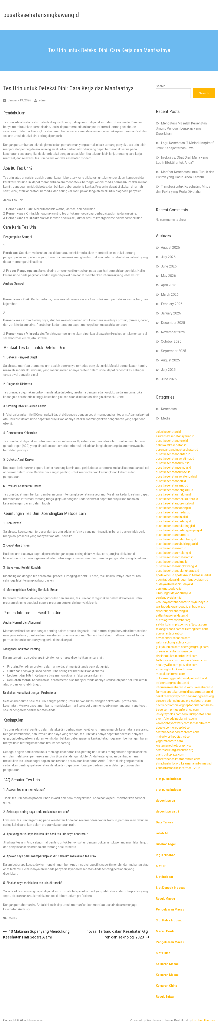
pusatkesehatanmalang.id (173, 552)
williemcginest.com (195, 629)
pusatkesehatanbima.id (172, 561)
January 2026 (171, 313)
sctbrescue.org (166, 750)
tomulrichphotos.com (196, 714)
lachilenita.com (200, 723)
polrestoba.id (198, 678)
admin (43, 100)
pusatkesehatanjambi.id (172, 485)
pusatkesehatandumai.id (172, 534)
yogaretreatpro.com (169, 741)
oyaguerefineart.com (193, 660)
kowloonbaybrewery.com (172, 723)
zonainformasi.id (167, 768)
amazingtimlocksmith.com (174, 669)
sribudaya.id (197, 606)
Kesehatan (169, 409)
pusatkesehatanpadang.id (173, 521)
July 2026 (168, 257)
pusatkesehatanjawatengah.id (176, 476)
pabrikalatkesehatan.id (171, 445)
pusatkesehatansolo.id (171, 548)
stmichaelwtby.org (168, 763)
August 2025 (170, 360)
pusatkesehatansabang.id (173, 508)
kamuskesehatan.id (200, 687)
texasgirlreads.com (169, 629)
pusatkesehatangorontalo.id (175, 503)
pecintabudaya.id (167, 579)
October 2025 (171, 341)
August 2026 (170, 248)
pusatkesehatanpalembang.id (176, 539)
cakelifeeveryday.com (170, 696)
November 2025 (173, 332)
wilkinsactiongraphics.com (173, 642)
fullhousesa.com (167, 660)
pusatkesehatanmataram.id (175, 557)
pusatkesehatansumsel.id (173, 472)
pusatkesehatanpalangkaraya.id (177, 570)
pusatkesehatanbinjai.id (172, 517)
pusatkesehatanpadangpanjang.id (179, 530)
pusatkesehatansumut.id (172, 463)
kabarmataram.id (201, 691)
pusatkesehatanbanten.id (173, 454)
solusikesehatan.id (168, 431)
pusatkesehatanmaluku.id (173, 494)
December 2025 (173, 323)
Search (160, 86)
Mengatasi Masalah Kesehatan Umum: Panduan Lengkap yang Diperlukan (181, 128)
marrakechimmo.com (170, 673)
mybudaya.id (199, 602)
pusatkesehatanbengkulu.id (174, 490)
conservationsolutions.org (173, 700)
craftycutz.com (196, 624)
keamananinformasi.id (196, 763)
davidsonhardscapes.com (173, 638)
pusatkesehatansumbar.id (173, 467)
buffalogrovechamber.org (173, 620)
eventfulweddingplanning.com (176, 718)
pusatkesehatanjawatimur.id (175, 458)
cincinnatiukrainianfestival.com (177, 656)
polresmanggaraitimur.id (172, 678)
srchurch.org (184, 750)
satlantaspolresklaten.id (172, 615)
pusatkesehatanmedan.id (173, 512)
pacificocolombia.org (170, 705)
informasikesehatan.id (171, 687)
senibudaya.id (183, 584)
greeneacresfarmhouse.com (175, 651)
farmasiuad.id (201, 575)
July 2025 (168, 370)
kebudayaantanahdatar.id (173, 602)
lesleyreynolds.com (169, 714)
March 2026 (170, 294)
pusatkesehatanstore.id (172, 440)
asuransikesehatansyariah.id (175, 436)
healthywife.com (167, 665)
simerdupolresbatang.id (172, 611)
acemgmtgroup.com (195, 647)
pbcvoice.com (188, 665)
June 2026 (169, 266)
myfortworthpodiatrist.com (174, 736)
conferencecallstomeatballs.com (178, 759)
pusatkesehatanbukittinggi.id (175, 526)
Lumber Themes (203, 1020)
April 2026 (168, 285)
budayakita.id (165, 584)
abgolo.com (164, 727)
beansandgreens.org (200, 696)
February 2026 (171, 304)
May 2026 (168, 276)
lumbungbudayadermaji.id (173, 593)
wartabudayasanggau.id (172, 606)
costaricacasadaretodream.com (177, 732)
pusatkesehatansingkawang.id (176, 566)
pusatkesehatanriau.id (171, 481)
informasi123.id (189, 768)
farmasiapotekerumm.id (172, 691)
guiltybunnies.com (168, 647)
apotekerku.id (165, 575)
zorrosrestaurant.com (170, 633)
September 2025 (173, 351)
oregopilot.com (182, 727)
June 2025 (169, 379)
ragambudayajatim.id (193, 579)
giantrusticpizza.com (170, 754)
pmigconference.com (184, 709)
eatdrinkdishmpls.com (171, 624)
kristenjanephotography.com (175, 745)
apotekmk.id (183, 575)
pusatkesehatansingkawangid (41, 15)
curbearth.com (201, 700)
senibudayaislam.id (169, 597)
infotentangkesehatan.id (172, 682)
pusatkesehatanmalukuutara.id (177, 499)
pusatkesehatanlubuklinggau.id (177, 543)
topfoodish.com (195, 705)
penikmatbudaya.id (169, 588)
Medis (13, 918)
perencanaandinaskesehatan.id (177, 449)
